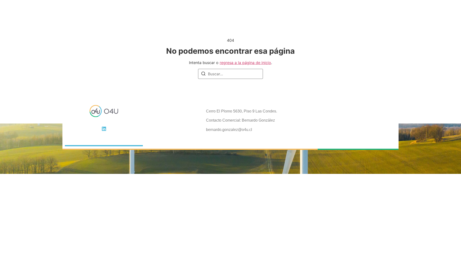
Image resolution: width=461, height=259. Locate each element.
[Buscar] (203, 74)
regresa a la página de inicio (245, 62)
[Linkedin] (104, 129)
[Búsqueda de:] (230, 74)
